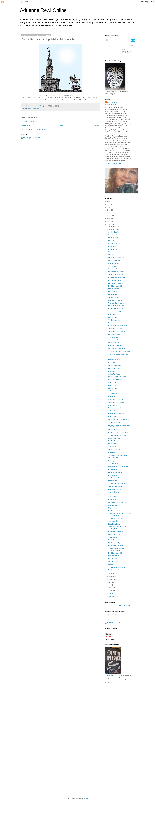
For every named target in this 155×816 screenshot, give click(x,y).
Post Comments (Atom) (38, 129)
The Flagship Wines (114, 537)
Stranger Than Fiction (115, 486)
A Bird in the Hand (114, 340)
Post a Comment (29, 121)
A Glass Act (112, 382)
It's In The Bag (113, 294)
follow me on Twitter (124, 606)
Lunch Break (112, 362)
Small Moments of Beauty (116, 331)
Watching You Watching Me (117, 348)
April (110, 590)
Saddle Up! (112, 255)
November (112, 229)
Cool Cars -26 (113, 269)
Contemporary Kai (114, 263)
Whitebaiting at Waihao (116, 272)
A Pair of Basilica (113, 232)
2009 (109, 221)
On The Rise (112, 266)
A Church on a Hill (114, 464)
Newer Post (26, 126)
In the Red (111, 452)
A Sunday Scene (113, 394)
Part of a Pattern (113, 556)
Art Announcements (114, 260)
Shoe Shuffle (112, 317)
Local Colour (112, 469)
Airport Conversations (115, 561)
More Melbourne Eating (116, 408)
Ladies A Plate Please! (115, 309)
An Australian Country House (117, 502)
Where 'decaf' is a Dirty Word (117, 455)
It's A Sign (111, 461)
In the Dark (112, 397)
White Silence (112, 444)
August (111, 579)
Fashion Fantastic (114, 360)
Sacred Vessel (113, 430)
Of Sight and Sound (114, 280)
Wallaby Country (113, 238)
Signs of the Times (114, 458)
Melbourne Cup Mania (115, 531)
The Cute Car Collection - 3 (117, 303)
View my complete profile (113, 163)
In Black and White (114, 416)
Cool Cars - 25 (113, 337)
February (112, 596)
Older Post (95, 126)
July (110, 582)
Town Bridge (112, 447)
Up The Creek (113, 559)
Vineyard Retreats (114, 343)
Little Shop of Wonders (115, 345)
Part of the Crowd (114, 334)
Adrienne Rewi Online (43, 10)
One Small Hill (113, 521)
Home (61, 126)
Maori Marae (112, 249)
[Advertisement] (123, 702)
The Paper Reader (114, 422)
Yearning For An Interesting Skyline (119, 351)
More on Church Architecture (117, 326)
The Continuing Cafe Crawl (117, 435)
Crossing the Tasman (115, 379)
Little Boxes (112, 314)
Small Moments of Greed (116, 257)
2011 (109, 216)
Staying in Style (113, 297)
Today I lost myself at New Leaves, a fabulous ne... (119, 514)
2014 (109, 207)
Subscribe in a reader (112, 614)
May (110, 588)
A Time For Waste (114, 374)
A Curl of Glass (113, 411)
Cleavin (29, 108)
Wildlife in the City (114, 320)
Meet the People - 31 (115, 286)
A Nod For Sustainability (116, 399)
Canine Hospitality (114, 492)
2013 (109, 210)
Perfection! (111, 240)
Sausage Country (114, 543)
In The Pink (112, 499)
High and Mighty (113, 508)
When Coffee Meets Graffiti (117, 377)
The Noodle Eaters (114, 478)
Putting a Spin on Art (115, 472)
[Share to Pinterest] (58, 106)
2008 (109, 224)
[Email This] (49, 106)
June (110, 585)
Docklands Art (112, 475)
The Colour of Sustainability (117, 483)
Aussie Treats (112, 564)
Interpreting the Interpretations (118, 432)
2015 (109, 204)
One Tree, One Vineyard (116, 505)
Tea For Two (112, 441)
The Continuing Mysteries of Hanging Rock (117, 549)
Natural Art (111, 371)
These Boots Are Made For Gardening (117, 527)
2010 (109, 218)
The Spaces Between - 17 (116, 311)
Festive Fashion (113, 289)
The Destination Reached (116, 567)
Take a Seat (112, 357)
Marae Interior (113, 246)
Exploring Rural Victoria (116, 545)
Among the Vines (114, 534)
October (111, 574)
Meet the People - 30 (115, 553)
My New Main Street (115, 570)
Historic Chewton (114, 438)
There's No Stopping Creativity (118, 354)
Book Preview (125, 52)
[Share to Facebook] (56, 106)
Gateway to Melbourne (115, 391)
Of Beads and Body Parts (116, 277)
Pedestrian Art (113, 291)
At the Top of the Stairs (115, 274)
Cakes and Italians (114, 489)
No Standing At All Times (116, 511)
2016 (109, 201)
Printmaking (35, 108)
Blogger (86, 798)
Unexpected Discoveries (116, 414)
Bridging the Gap (114, 368)
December (112, 227)
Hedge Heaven (113, 323)
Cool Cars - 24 (113, 405)
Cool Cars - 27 (113, 235)
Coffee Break (112, 385)
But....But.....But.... (114, 524)
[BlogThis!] (51, 106)
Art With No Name (114, 449)
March (111, 593)
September (112, 576)
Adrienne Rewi (112, 102)
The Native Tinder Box (115, 518)
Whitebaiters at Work (115, 252)
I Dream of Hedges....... (115, 283)
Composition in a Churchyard (118, 466)
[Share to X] (53, 106)
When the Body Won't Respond (118, 419)
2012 (109, 213)
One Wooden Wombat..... (116, 300)
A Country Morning (114, 243)
